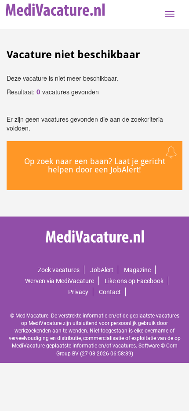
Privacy (78, 291)
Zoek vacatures (59, 269)
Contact (110, 291)
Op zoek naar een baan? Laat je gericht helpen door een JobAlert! (94, 166)
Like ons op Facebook (134, 280)
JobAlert (101, 269)
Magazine (137, 269)
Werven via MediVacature (59, 280)
